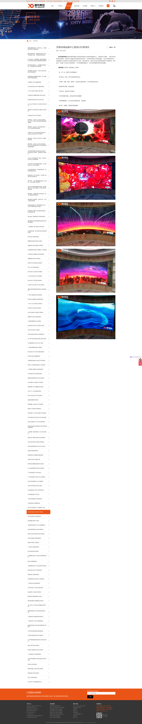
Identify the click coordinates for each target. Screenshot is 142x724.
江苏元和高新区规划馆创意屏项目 (35, 631)
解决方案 (76, 6)
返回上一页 (112, 47)
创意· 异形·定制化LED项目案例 (57, 707)
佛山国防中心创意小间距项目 (34, 592)
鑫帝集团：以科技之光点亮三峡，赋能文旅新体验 (37, 139)
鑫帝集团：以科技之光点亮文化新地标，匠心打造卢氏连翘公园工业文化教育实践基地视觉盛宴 (37, 145)
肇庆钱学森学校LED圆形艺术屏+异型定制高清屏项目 (37, 427)
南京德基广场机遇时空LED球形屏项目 (36, 216)
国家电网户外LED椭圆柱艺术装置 (35, 386)
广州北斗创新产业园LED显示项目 (35, 91)
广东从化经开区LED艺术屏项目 (35, 276)
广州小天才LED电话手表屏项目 (35, 303)
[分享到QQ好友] (112, 1)
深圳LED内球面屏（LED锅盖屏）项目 (36, 507)
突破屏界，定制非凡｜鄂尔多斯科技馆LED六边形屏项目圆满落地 (36, 127)
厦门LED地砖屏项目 (32, 677)
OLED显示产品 (30, 714)
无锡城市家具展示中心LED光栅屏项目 (36, 525)
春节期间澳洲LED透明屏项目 (34, 516)
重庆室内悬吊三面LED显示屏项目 (35, 668)
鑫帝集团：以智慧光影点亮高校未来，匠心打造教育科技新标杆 (37, 194)
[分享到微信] (110, 1)
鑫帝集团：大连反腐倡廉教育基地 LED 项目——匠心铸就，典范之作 (37, 181)
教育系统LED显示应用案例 (56, 710)
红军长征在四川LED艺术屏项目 (35, 395)
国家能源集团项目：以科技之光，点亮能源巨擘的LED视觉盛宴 (37, 48)
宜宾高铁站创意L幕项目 (33, 551)
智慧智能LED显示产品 (32, 707)
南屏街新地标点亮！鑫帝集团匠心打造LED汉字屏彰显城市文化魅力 (36, 206)
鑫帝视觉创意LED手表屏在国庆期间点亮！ (36, 611)
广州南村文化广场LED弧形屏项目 (35, 621)
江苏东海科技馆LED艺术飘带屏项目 (36, 86)
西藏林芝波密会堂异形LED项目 (35, 241)
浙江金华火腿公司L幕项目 (34, 329)
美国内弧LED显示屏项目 (33, 673)
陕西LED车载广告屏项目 (33, 542)
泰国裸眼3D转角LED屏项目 (34, 258)
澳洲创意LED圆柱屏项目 (33, 574)
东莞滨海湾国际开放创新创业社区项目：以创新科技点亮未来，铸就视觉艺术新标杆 (37, 152)
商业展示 (75, 715)
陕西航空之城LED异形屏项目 (34, 316)
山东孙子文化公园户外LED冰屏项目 (36, 284)
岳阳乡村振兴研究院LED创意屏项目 (36, 334)
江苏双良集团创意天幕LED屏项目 (35, 635)
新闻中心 (93, 6)
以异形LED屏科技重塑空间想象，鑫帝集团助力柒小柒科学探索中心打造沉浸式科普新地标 (37, 188)
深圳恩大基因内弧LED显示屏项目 (35, 649)
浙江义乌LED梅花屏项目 (33, 267)
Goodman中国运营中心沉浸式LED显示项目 (37, 104)
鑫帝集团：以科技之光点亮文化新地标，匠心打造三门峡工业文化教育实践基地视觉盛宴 (37, 121)
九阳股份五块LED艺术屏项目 (34, 115)
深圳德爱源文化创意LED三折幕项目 (36, 578)
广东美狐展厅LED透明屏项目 (34, 654)
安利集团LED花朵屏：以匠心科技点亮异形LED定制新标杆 (37, 71)
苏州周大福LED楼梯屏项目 (34, 356)
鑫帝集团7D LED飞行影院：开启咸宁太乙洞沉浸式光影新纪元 (37, 176)
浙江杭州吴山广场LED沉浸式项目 (35, 587)
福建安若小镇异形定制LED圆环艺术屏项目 (37, 110)
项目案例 (68, 6)
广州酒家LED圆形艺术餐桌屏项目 (35, 369)
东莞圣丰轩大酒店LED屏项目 (34, 308)
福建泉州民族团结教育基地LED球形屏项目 (37, 290)
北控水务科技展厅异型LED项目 (35, 485)
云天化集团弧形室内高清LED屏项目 (36, 468)
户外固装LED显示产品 (32, 717)
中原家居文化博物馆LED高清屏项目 (36, 254)
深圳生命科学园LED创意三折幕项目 (36, 442)
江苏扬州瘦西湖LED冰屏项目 (34, 321)
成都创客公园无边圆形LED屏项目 (35, 245)
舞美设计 (75, 710)
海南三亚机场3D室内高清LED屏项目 (36, 533)
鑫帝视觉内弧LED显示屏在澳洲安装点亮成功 (37, 626)
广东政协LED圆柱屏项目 (33, 547)
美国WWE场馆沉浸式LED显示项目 (36, 99)
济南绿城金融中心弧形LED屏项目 (35, 512)
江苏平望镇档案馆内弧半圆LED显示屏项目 (37, 640)
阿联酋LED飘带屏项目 (33, 450)
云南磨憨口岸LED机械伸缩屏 (34, 82)
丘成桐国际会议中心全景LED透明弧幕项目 (37, 556)
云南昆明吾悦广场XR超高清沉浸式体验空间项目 (37, 231)
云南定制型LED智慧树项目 (34, 503)
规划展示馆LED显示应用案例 (56, 714)
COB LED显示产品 (31, 712)
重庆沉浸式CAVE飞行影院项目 (35, 570)
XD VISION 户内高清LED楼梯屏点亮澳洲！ (37, 606)
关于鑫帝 (85, 6)
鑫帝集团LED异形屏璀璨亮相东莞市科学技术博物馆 (37, 221)
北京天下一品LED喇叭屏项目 (34, 391)
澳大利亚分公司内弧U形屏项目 (35, 280)
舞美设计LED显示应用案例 (56, 712)
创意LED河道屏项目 (32, 664)
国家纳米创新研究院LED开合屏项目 (36, 378)
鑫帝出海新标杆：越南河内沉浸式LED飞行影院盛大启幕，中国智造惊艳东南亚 (37, 54)
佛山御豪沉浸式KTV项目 (33, 520)
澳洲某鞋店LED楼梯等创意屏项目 (35, 455)
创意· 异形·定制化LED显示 (79, 705)
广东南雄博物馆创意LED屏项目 (35, 347)
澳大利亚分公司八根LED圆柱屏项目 (36, 351)
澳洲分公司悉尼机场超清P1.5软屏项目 (36, 364)
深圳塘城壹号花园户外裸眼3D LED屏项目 (37, 249)
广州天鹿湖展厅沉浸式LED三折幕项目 (36, 477)
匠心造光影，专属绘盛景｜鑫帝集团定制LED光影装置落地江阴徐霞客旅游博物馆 (37, 60)
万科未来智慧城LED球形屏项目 (35, 498)
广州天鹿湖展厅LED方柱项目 (34, 472)
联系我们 (101, 6)
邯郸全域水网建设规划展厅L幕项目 (36, 463)
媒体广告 (75, 717)
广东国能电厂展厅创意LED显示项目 (36, 226)
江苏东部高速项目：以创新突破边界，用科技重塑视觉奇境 (37, 170)
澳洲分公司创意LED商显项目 (34, 408)
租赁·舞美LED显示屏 (31, 710)
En (108, 6)
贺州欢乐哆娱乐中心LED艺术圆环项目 (36, 421)
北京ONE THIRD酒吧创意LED (35, 681)
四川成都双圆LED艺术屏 (33, 494)
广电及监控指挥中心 (78, 714)
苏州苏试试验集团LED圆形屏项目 (35, 299)
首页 (52, 6)
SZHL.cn (94, 722)
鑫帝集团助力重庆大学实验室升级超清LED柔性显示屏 (36, 211)
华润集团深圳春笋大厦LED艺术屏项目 (36, 360)
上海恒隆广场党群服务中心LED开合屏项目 (37, 432)
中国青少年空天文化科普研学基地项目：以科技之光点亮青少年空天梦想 (37, 133)
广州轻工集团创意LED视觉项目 (35, 294)
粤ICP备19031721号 (80, 722)
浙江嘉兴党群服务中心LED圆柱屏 (35, 481)
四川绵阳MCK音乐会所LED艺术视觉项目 (37, 417)
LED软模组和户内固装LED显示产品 (35, 715)
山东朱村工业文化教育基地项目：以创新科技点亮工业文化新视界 (37, 164)
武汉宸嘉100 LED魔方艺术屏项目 (35, 382)
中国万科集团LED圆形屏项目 (34, 538)
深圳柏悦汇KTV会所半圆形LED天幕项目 (37, 413)
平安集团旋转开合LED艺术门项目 (35, 343)
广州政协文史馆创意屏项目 (34, 583)
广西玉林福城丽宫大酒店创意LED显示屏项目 (37, 659)
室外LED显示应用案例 (55, 717)
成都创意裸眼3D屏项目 (33, 399)
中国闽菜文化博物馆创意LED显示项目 (36, 95)
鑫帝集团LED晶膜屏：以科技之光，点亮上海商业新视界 (37, 200)
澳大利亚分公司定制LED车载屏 (35, 271)
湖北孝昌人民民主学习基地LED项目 (36, 325)
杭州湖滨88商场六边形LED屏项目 (35, 529)
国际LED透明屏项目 (32, 561)
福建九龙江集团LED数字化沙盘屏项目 (36, 437)
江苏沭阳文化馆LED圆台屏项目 (35, 373)
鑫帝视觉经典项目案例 (55, 705)
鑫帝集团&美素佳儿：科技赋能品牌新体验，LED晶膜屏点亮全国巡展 (37, 65)
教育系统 (75, 709)
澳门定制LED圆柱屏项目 (33, 236)
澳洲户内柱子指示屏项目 (33, 645)
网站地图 (73, 722)
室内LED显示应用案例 (55, 715)
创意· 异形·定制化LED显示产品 (34, 705)
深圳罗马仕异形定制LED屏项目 (35, 263)
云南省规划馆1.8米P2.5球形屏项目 (36, 490)
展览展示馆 (75, 712)
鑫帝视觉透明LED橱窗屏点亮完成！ (36, 600)
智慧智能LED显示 (77, 707)
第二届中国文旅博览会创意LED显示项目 (37, 338)
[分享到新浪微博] (114, 1)
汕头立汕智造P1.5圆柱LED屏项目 (35, 312)
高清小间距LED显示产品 (32, 709)
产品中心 (60, 6)
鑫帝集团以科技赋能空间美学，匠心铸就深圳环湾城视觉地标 (37, 77)
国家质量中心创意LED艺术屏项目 (35, 404)
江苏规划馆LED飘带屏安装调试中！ (36, 616)
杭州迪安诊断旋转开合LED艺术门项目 (36, 446)
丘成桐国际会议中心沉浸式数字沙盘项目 (37, 565)
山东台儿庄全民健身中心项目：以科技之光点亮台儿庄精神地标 (37, 158)
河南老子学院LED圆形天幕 (34, 459)
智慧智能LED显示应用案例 (56, 709)
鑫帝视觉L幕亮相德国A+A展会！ (35, 596)
